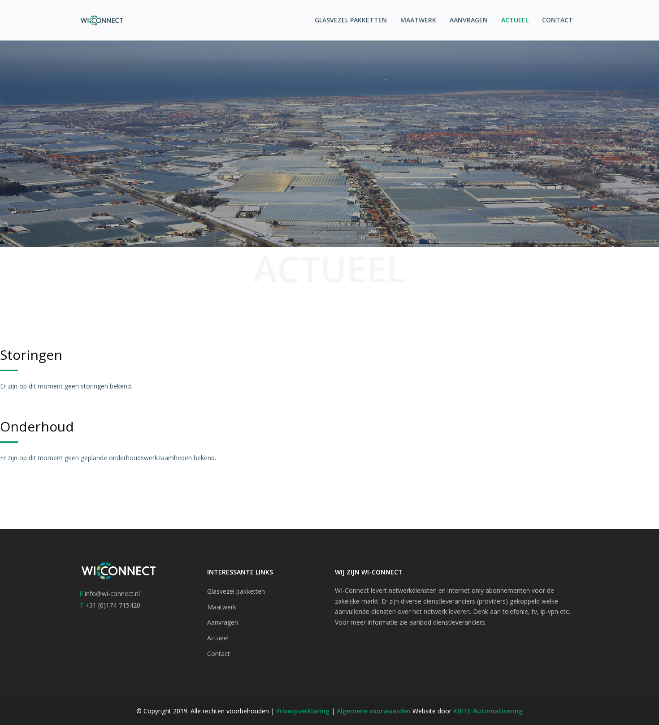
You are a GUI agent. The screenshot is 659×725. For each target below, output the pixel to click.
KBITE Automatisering (488, 711)
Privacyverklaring (303, 711)
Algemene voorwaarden (374, 711)
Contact (557, 20)
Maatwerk (418, 20)
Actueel (515, 20)
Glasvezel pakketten (351, 20)
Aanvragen (469, 20)
